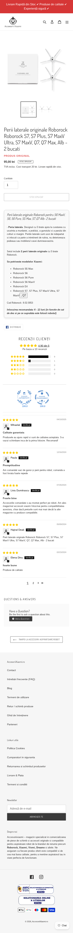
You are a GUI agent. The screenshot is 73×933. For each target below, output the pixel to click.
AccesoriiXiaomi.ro (40, 921)
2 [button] (33, 583)
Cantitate (8, 178)
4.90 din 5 (43, 345)
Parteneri (12, 724)
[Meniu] (67, 22)
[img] (10, 420)
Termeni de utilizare (18, 697)
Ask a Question (22, 618)
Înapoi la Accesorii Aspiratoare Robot (39, 639)
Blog (9, 688)
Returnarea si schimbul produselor (26, 766)
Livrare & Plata (15, 775)
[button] (18, 356)
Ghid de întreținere (17, 715)
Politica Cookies (16, 748)
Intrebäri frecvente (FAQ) (21, 679)
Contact (11, 670)
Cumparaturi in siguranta (21, 757)
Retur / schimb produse (20, 706)
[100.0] (24, 397)
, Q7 (23, 295)
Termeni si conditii (17, 784)
